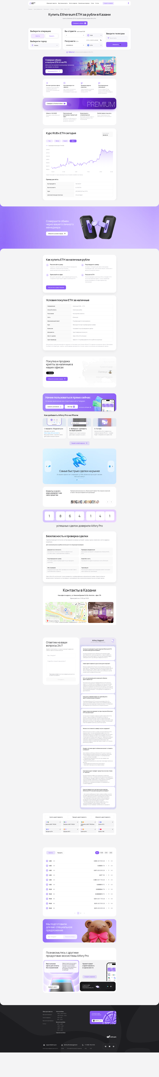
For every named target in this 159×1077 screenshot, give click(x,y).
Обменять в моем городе (55, 233)
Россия (51, 373)
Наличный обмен (60, 1011)
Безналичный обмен (60, 1022)
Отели (92, 3)
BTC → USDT (60, 1024)
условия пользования (54, 675)
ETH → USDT (60, 1030)
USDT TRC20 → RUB (61, 1015)
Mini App (70, 406)
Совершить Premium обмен (55, 103)
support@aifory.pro (51, 1045)
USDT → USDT (60, 1026)
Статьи (97, 3)
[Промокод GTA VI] (54, 71)
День (73, 141)
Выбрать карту (52, 987)
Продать (51, 36)
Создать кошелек (108, 3)
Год (49, 141)
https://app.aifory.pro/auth (51, 433)
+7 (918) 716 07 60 (90, 1045)
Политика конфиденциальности (50, 1048)
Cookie (62, 1048)
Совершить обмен (78, 23)
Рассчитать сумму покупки (56, 287)
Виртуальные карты (63, 3)
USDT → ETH (60, 1028)
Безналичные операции (84, 3)
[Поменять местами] (101, 40)
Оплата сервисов (73, 3)
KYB (91, 1048)
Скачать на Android (53, 406)
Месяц (57, 141)
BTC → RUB (59, 1019)
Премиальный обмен (61, 1032)
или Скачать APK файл (84, 407)
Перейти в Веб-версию (78, 443)
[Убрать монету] (84, 35)
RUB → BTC (59, 1017)
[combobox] (94, 35)
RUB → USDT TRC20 (61, 1013)
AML (86, 1048)
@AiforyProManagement (70, 1045)
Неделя (65, 141)
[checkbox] (47, 675)
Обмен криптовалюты (52, 3)
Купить (38, 36)
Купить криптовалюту (56, 817)
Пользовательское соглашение (74, 1048)
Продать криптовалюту (79, 817)
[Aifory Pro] (32, 3)
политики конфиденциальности (66, 674)
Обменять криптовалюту (102, 817)
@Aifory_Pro (98, 1020)
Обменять (116, 44)
